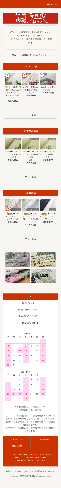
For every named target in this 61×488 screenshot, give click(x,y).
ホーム (13, 454)
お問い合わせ (17, 446)
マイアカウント (17, 439)
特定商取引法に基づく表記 (36, 457)
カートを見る (44, 439)
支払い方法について (25, 454)
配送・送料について (42, 454)
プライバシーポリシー (23, 460)
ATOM (43, 460)
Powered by (14, 476)
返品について (19, 457)
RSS (38, 460)
